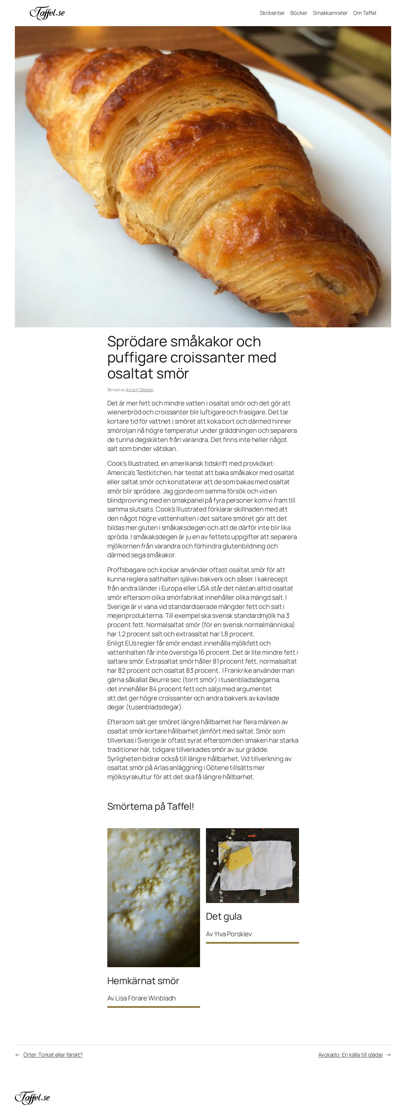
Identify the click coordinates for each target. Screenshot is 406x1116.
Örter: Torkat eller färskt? (53, 1054)
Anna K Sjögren (140, 389)
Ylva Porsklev (233, 933)
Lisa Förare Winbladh (145, 998)
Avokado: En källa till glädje (350, 1054)
